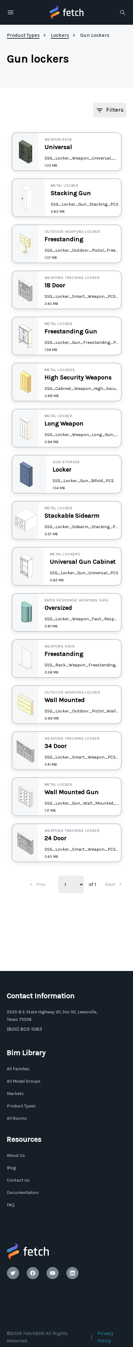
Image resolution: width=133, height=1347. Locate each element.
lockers (60, 35)
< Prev (38, 884)
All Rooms (17, 1118)
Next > (113, 884)
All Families (18, 1068)
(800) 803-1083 (24, 1029)
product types (23, 35)
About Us (16, 1155)
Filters (115, 109)
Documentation (23, 1192)
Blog (11, 1167)
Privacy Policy (105, 1337)
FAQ (11, 1205)
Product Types (21, 1106)
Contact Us (18, 1180)
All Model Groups (24, 1081)
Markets (15, 1093)
